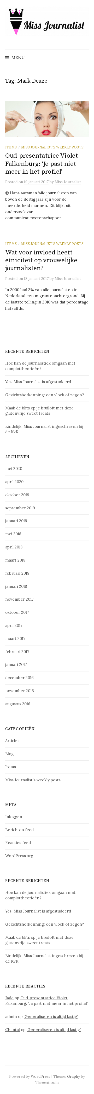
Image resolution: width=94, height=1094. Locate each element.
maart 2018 (15, 560)
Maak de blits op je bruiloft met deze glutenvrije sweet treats (39, 410)
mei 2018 (13, 533)
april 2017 (13, 625)
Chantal (12, 1029)
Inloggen (13, 816)
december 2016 (19, 677)
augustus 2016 (17, 703)
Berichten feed (19, 829)
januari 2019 (16, 520)
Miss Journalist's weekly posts (52, 147)
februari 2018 (17, 573)
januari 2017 (16, 664)
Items (11, 147)
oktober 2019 (17, 494)
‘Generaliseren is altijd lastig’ (51, 1016)
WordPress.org (19, 855)
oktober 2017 (17, 612)
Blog (9, 753)
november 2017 (19, 599)
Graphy (73, 1076)
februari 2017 (17, 651)
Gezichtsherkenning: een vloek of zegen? (44, 394)
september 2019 (20, 507)
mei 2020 (13, 468)
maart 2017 (15, 638)
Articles (12, 740)
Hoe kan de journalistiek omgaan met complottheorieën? (40, 366)
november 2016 (19, 690)
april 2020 (14, 481)
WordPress (40, 1076)
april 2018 (13, 547)
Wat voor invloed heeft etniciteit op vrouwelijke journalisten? (41, 260)
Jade (9, 997)
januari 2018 (16, 586)
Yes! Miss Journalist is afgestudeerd (38, 381)
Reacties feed (18, 842)
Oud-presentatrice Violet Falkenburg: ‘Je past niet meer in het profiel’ (41, 163)
